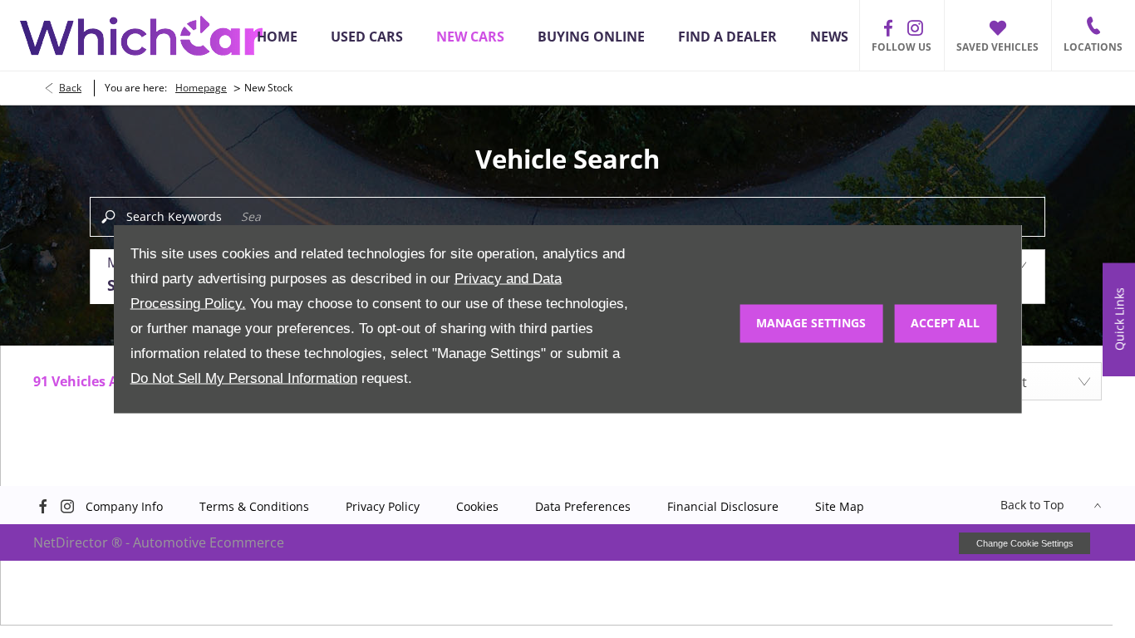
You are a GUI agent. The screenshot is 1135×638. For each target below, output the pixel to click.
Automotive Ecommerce (208, 542)
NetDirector (72, 542)
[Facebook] (888, 28)
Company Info (124, 506)
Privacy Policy (383, 506)
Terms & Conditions (254, 506)
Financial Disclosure (723, 506)
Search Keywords (174, 216)
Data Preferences (583, 506)
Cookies (477, 506)
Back (70, 88)
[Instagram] (914, 28)
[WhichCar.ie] (141, 35)
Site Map (839, 506)
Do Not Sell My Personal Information (243, 378)
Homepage (201, 88)
